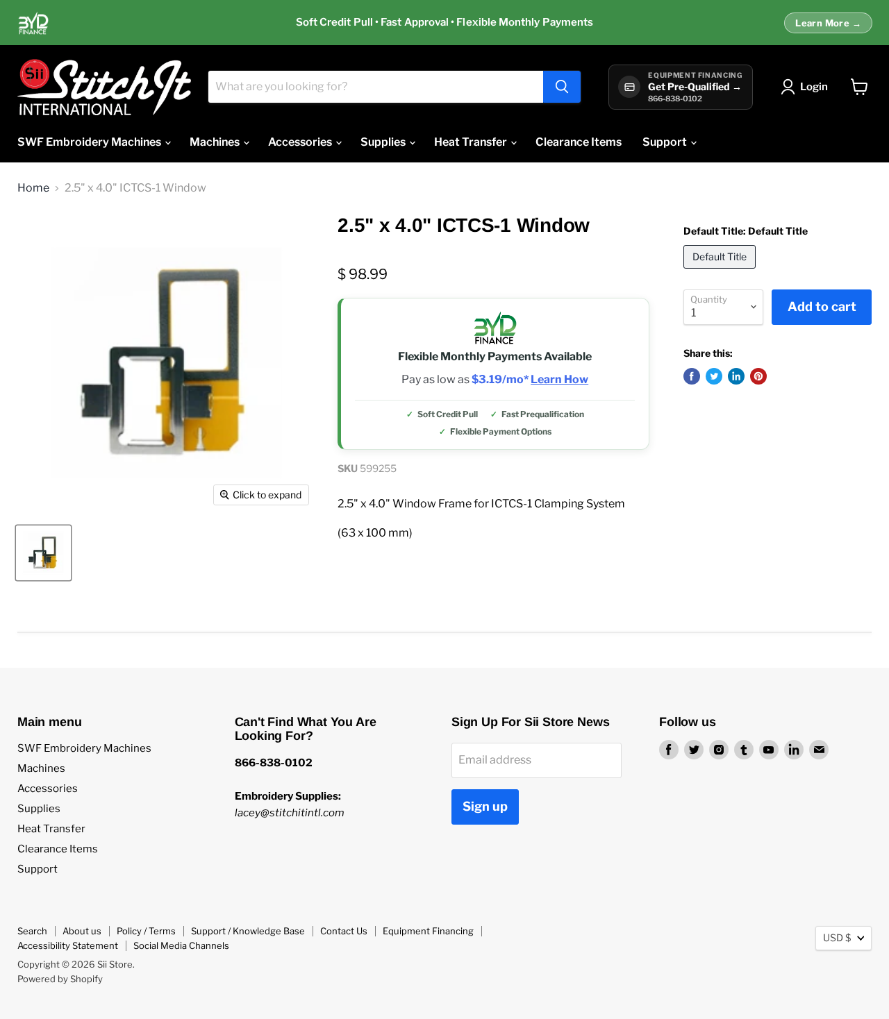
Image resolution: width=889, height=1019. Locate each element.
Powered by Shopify (60, 978)
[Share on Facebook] (691, 376)
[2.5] (43, 552)
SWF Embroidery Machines (90, 142)
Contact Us (343, 930)
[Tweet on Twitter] (714, 376)
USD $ (837, 937)
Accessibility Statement (67, 945)
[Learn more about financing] (444, 23)
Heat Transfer (471, 142)
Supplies (384, 142)
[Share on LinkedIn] (736, 376)
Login (814, 87)
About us (82, 930)
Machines (216, 142)
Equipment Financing (428, 930)
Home (33, 188)
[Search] (562, 87)
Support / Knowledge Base (248, 930)
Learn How (559, 379)
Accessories (301, 142)
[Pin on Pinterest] (758, 376)
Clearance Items (578, 142)
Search (32, 930)
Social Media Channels (181, 945)
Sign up (485, 806)
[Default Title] (721, 271)
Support (665, 142)
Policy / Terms (146, 930)
